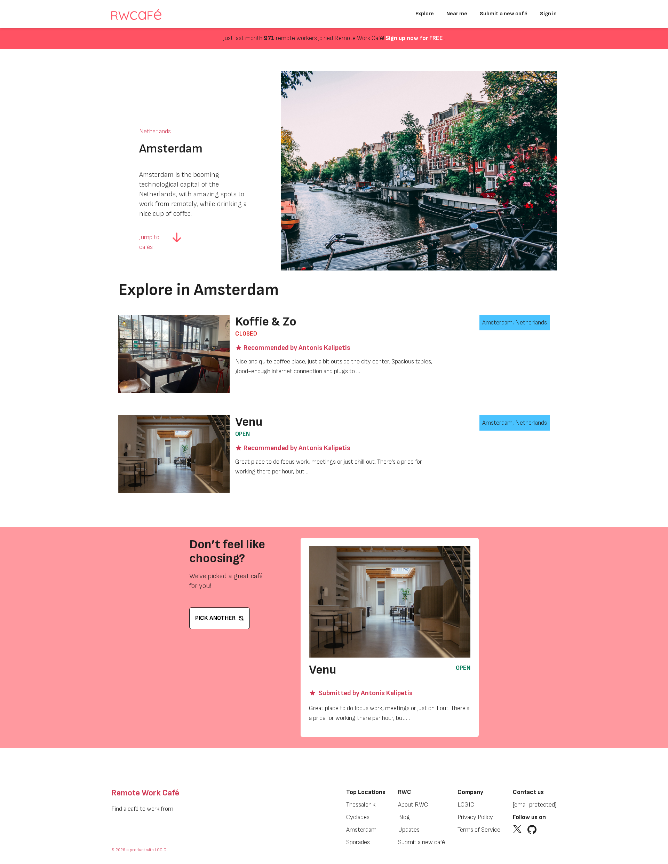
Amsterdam (361, 829)
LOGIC (466, 804)
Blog (404, 817)
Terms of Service (479, 829)
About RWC (413, 804)
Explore (424, 13)
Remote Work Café (145, 793)
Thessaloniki (361, 804)
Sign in (548, 13)
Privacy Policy (475, 817)
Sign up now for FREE (414, 38)
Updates (409, 829)
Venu (248, 422)
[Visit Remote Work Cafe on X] (517, 829)
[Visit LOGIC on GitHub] (531, 829)
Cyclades (357, 817)
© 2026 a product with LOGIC (138, 850)
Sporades (358, 842)
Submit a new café (503, 13)
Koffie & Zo (265, 321)
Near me (456, 13)
